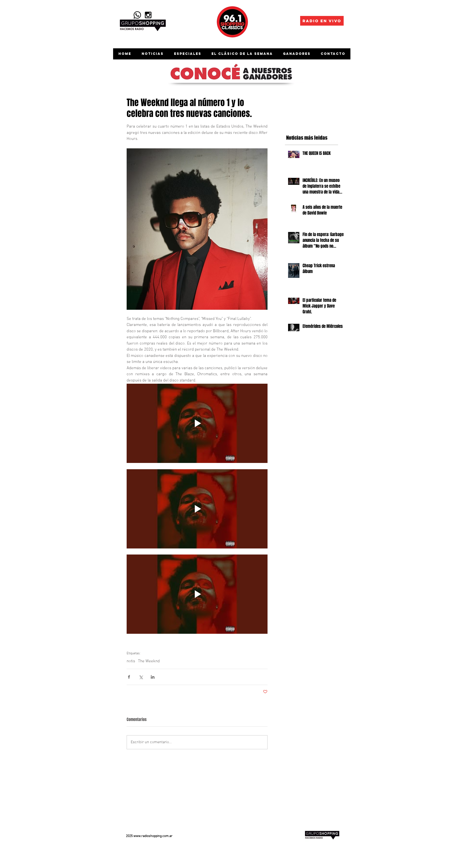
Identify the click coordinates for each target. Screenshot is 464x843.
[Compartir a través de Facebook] (129, 677)
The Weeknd (149, 661)
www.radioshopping (147, 836)
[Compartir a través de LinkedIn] (152, 677)
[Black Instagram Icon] (148, 15)
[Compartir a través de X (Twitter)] (140, 677)
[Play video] (197, 423)
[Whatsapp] (137, 15)
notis (131, 661)
